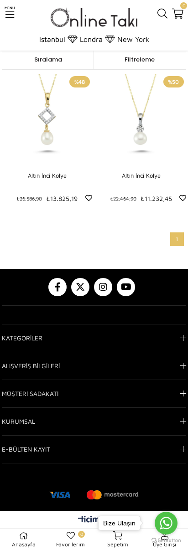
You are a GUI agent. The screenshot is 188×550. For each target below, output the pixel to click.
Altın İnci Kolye (47, 175)
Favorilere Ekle (88, 198)
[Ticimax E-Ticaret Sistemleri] (94, 520)
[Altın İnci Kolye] (47, 119)
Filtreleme (140, 59)
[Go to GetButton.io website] (166, 541)
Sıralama (48, 59)
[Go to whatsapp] (166, 523)
